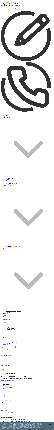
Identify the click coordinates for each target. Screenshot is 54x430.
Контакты (5, 313)
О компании (6, 334)
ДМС (7, 177)
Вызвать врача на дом (5, 6)
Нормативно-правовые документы (13, 311)
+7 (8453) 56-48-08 (5, 10)
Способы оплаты (9, 178)
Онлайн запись (21, 6)
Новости (8, 312)
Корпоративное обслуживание (13, 183)
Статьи (7, 179)
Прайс (4, 116)
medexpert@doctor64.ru (6, 349)
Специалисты (6, 115)
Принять (50, 424)
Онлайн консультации (8, 247)
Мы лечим (5, 391)
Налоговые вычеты (10, 180)
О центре (8, 308)
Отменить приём (14, 6)
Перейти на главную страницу (7, 380)
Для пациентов (6, 319)
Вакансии (8, 309)
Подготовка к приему (11, 182)
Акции (7, 184)
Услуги (4, 114)
